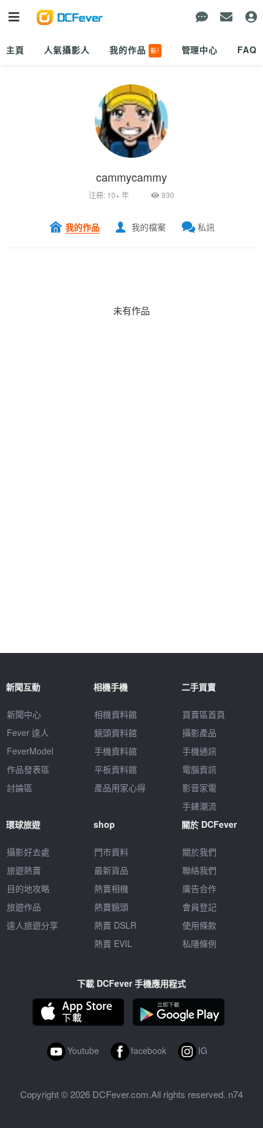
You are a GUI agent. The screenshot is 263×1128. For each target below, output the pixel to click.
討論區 (19, 787)
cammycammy (131, 177)
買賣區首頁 (203, 714)
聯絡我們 (199, 870)
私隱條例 (199, 943)
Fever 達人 (28, 732)
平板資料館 (115, 769)
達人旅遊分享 (32, 925)
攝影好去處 (28, 852)
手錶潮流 (199, 806)
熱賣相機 (111, 888)
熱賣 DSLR (115, 925)
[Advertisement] (131, 521)
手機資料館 (115, 751)
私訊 (206, 227)
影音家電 (199, 787)
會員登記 (199, 907)
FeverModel (30, 751)
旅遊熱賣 (24, 870)
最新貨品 (111, 870)
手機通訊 (199, 751)
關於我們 (199, 852)
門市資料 (111, 852)
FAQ (247, 49)
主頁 (15, 49)
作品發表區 (28, 769)
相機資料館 (115, 714)
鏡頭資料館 (115, 732)
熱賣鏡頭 (111, 907)
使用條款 (199, 925)
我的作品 (134, 49)
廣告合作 (199, 888)
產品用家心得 (120, 787)
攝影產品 (199, 732)
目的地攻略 (28, 888)
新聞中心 (24, 714)
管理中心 (200, 49)
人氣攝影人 (66, 49)
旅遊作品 (24, 907)
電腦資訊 (199, 769)
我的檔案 (149, 227)
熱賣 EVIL (113, 943)
